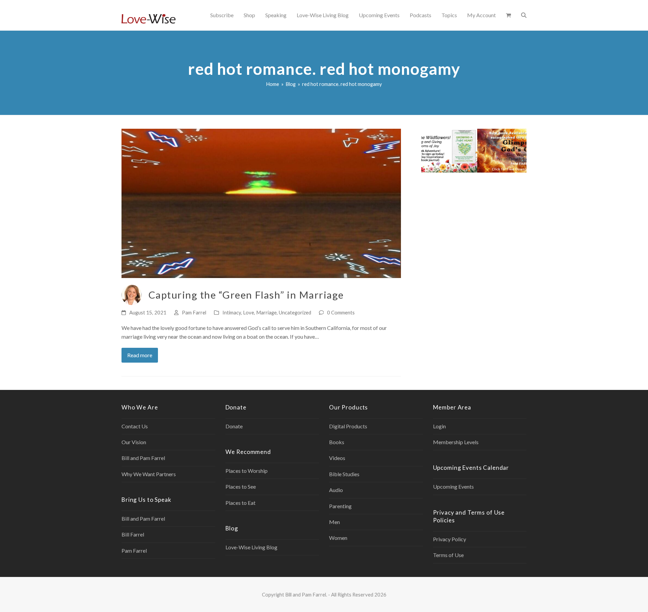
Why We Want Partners (149, 474)
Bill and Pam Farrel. (306, 594)
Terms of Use (448, 555)
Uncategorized (295, 312)
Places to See (240, 486)
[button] (508, 15)
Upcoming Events (453, 486)
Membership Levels (456, 442)
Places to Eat (240, 502)
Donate (234, 426)
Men (334, 522)
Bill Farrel (133, 534)
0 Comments (341, 312)
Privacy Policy (449, 539)
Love (248, 312)
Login (439, 426)
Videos (337, 458)
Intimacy (231, 312)
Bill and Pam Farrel (143, 458)
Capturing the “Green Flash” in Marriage (246, 295)
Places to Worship (246, 470)
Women (338, 537)
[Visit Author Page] (132, 294)
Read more (139, 355)
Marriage (266, 312)
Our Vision (134, 442)
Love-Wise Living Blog (251, 547)
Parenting (340, 506)
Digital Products (348, 426)
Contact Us (135, 426)
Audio (336, 490)
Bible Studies (344, 474)
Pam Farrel (194, 312)
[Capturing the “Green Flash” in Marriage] (261, 203)
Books (336, 442)
